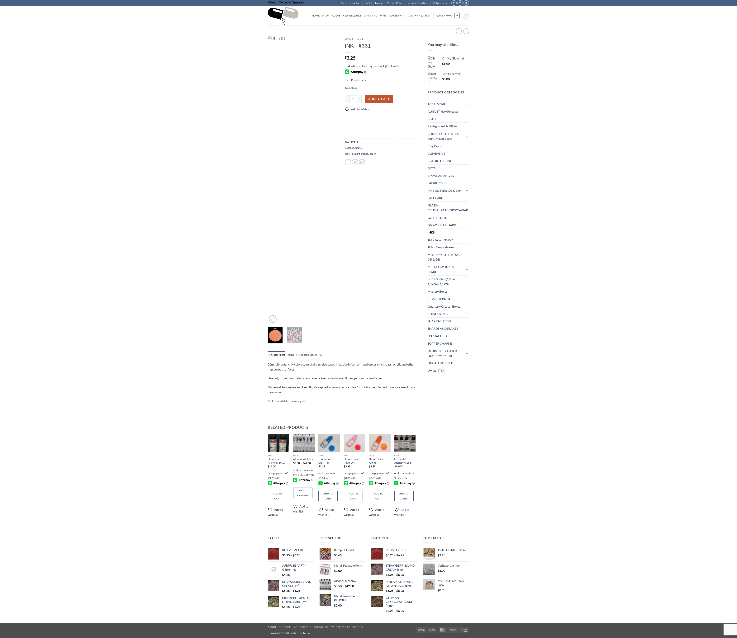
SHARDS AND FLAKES (443, 328)
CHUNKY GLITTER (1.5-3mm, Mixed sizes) (444, 136)
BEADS (432, 119)
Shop (325, 15)
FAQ (367, 3)
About (344, 3)
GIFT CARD (435, 198)
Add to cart (378, 99)
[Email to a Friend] (362, 162)
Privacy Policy (395, 3)
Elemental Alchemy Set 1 (402, 460)
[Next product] (459, 31)
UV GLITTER (436, 370)
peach (372, 153)
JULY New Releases (440, 240)
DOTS (431, 168)
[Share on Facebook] (348, 162)
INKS (431, 232)
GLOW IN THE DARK (442, 225)
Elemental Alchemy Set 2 (276, 460)
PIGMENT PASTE (439, 299)
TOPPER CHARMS (440, 343)
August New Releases (346, 15)
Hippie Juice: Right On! (351, 460)
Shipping (378, 3)
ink (352, 153)
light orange (361, 153)
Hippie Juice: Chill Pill (326, 460)
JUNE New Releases (441, 247)
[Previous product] (466, 31)
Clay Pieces (435, 146)
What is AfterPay (392, 15)
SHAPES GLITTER (439, 321)
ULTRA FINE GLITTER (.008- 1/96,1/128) (442, 353)
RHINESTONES (438, 313)
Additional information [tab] (305, 355)
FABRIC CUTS (437, 183)
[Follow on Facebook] (454, 3)
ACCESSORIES (437, 104)
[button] (441, 3)
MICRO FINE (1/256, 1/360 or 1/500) (441, 281)
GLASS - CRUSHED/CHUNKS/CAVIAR (448, 207)
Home (316, 15)
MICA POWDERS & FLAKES (441, 269)
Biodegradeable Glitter (443, 126)
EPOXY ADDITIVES (441, 175)
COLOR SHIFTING (440, 161)
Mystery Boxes (437, 291)
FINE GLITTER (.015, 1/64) (445, 190)
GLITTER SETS (437, 217)
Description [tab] (276, 355)
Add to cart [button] (277, 496)
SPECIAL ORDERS (440, 336)
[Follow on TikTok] (466, 3)
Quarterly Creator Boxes (444, 306)
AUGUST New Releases (443, 111)
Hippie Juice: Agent (376, 460)
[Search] (466, 16)
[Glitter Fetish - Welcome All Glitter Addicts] (287, 16)
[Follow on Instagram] (460, 3)
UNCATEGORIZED (440, 363)
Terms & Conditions (418, 3)
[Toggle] (467, 104)
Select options (302, 492)
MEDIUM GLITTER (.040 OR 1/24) (444, 257)
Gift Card (370, 15)
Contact (356, 3)
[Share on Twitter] (355, 162)
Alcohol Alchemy (303, 459)
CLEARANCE (436, 153)
